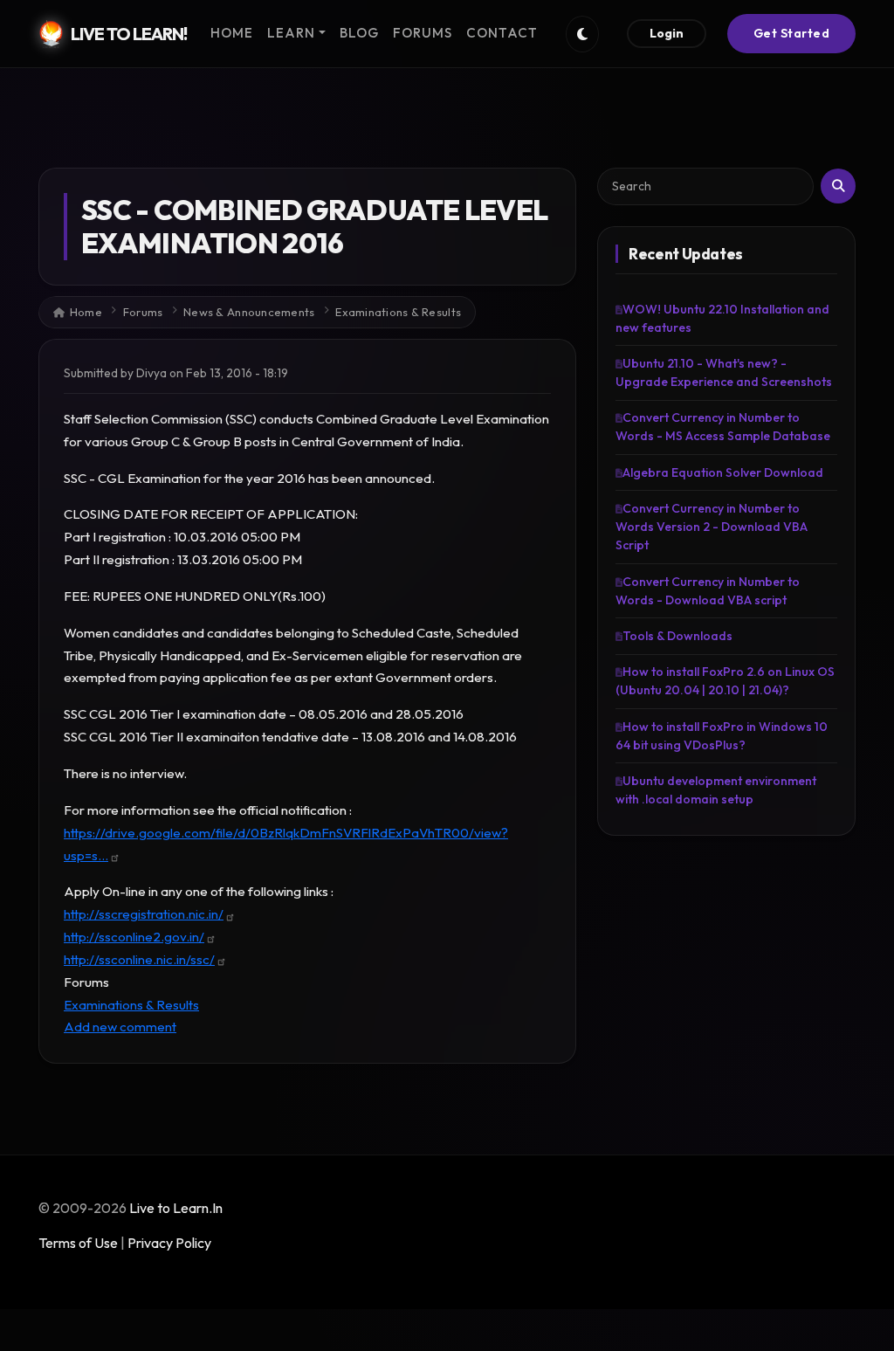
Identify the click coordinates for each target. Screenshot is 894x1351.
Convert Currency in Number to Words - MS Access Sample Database (722, 427)
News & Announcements (248, 312)
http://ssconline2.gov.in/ (134, 936)
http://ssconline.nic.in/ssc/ (139, 959)
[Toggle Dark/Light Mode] (582, 34)
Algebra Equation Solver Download (722, 472)
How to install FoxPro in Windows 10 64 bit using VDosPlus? (721, 736)
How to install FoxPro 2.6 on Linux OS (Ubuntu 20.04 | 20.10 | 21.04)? (725, 681)
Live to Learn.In (176, 1208)
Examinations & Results (398, 312)
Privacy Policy (169, 1242)
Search (838, 186)
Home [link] (231, 32)
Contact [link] (502, 32)
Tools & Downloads (677, 636)
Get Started (791, 33)
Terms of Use (78, 1242)
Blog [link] (359, 32)
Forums (143, 312)
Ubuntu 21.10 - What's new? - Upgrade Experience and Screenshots (723, 372)
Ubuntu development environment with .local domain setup (715, 790)
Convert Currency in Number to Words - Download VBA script (707, 591)
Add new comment (120, 1026)
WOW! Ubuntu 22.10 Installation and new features (722, 318)
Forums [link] (422, 32)
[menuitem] (231, 34)
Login (667, 33)
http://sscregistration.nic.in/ (144, 914)
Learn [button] (291, 32)
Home (86, 312)
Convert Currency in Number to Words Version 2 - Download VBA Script (711, 526)
